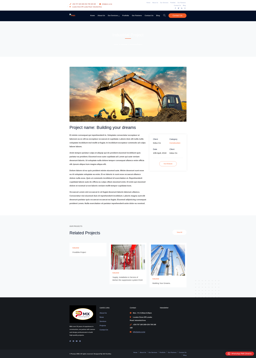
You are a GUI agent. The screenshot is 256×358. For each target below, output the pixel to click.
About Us (155, 2)
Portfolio (173, 2)
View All (179, 232)
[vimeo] (80, 341)
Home (148, 2)
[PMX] (72, 15)
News (102, 317)
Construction (175, 143)
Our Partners (182, 2)
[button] (239, 354)
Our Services (164, 2)
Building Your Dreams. (161, 283)
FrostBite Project (79, 252)
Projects (103, 325)
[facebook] (73, 341)
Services (103, 321)
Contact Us (177, 5)
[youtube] (77, 341)
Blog (184, 5)
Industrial (124, 44)
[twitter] (70, 341)
